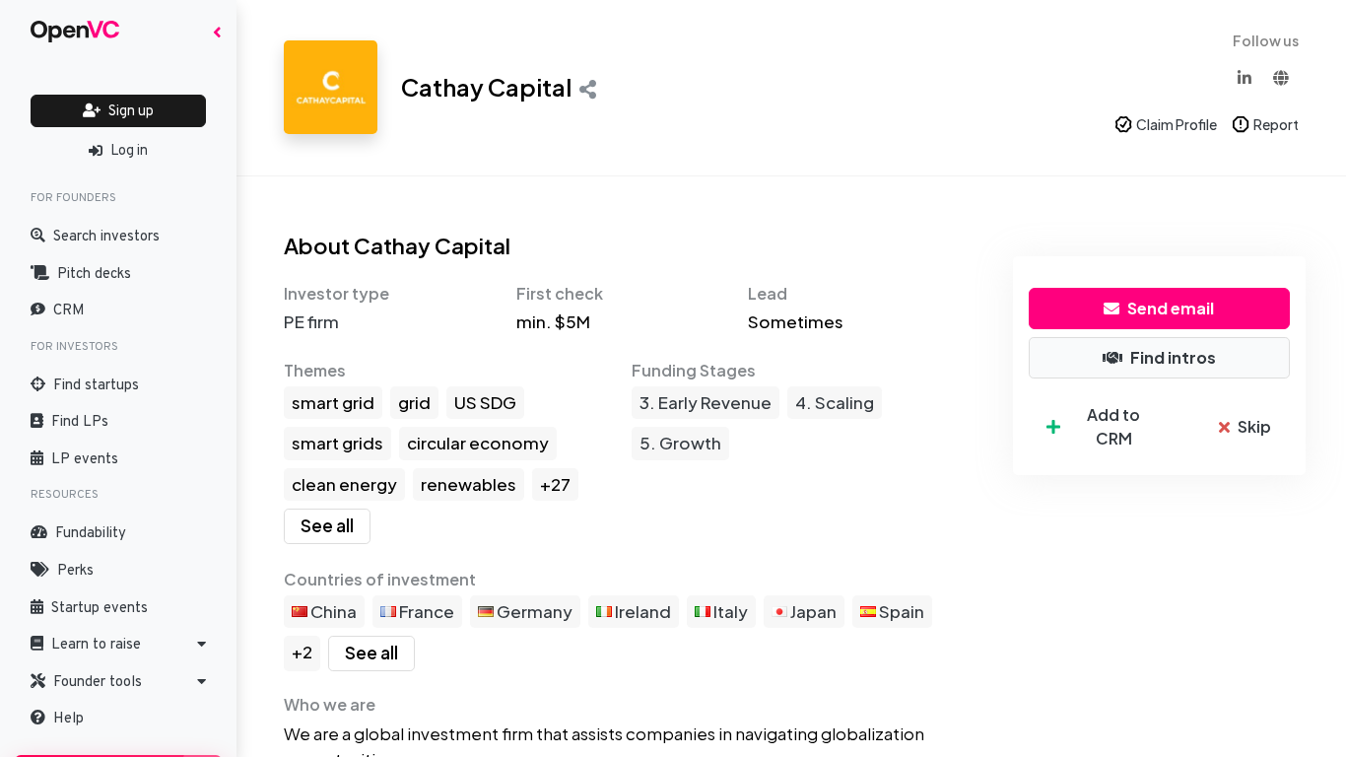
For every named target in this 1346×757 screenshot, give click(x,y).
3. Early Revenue (705, 402)
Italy (729, 611)
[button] (118, 644)
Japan (812, 611)
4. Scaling (834, 402)
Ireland (641, 611)
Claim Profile (1176, 124)
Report (1276, 124)
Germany (533, 611)
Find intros (1173, 357)
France (425, 611)
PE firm (311, 321)
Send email (1170, 308)
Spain (900, 611)
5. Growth (680, 442)
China (332, 611)
